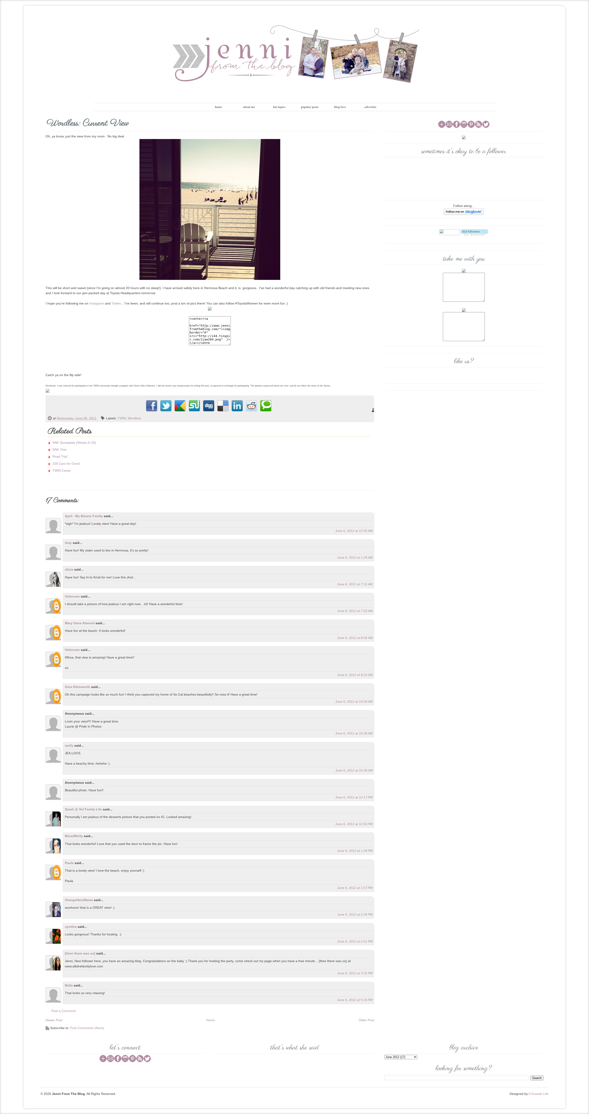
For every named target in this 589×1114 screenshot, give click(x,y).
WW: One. (59, 449)
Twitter (116, 303)
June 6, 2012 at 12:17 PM (354, 797)
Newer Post (54, 1020)
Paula (69, 863)
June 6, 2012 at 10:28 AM (354, 733)
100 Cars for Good (66, 463)
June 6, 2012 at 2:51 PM (355, 941)
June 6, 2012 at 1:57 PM (355, 888)
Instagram (96, 303)
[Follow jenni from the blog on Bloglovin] (464, 211)
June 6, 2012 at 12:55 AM (354, 531)
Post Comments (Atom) (87, 1028)
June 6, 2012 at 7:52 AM (355, 611)
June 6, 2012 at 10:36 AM (354, 770)
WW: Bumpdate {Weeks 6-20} (74, 442)
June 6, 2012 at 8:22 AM (355, 675)
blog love (340, 107)
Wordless (134, 418)
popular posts (309, 107)
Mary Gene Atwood (80, 623)
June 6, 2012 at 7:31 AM (355, 584)
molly (69, 745)
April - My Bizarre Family (84, 516)
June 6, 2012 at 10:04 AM (354, 701)
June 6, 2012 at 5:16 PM (355, 1000)
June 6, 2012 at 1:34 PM (355, 851)
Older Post (366, 1020)
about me (249, 107)
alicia (69, 569)
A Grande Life (538, 1094)
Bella (69, 985)
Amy (68, 543)
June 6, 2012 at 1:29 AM (355, 557)
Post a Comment (63, 1011)
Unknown (72, 596)
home (218, 107)
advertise (370, 107)
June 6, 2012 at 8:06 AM (355, 638)
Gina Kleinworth (77, 687)
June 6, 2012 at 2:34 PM (355, 914)
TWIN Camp (61, 470)
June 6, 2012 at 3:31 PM (355, 973)
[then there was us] (80, 953)
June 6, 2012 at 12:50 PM (354, 824)
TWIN (122, 418)
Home (210, 1020)
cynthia (71, 926)
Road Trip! (60, 456)
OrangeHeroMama (79, 900)
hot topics (279, 107)
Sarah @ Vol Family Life (84, 809)
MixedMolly (74, 836)
